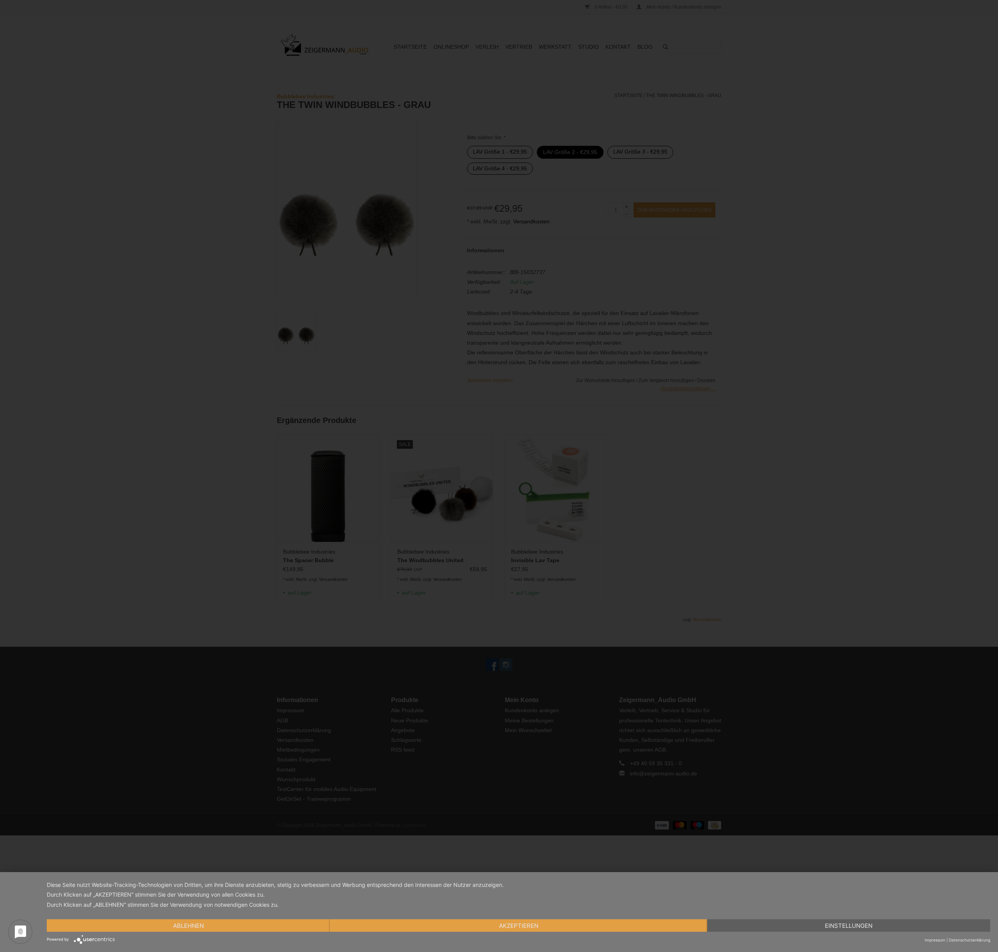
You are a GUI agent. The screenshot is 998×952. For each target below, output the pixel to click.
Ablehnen (188, 925)
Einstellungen (848, 925)
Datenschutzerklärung (969, 940)
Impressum (935, 940)
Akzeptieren (518, 925)
